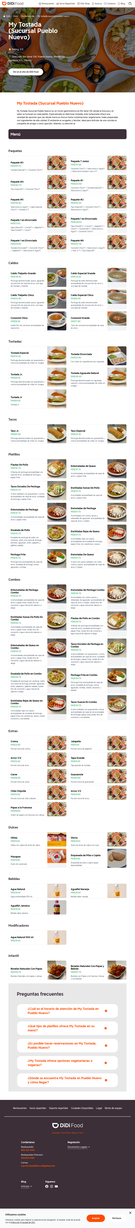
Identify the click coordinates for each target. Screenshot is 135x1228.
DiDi (8, 16)
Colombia (55, 1133)
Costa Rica (65, 1133)
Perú (81, 1133)
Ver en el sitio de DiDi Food (26, 72)
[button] (25, 72)
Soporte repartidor (58, 1108)
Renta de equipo (113, 1108)
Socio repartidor (38, 1108)
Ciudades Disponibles (82, 1108)
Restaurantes (20, 1108)
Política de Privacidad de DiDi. (23, 1222)
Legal (99, 1108)
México (74, 1133)
